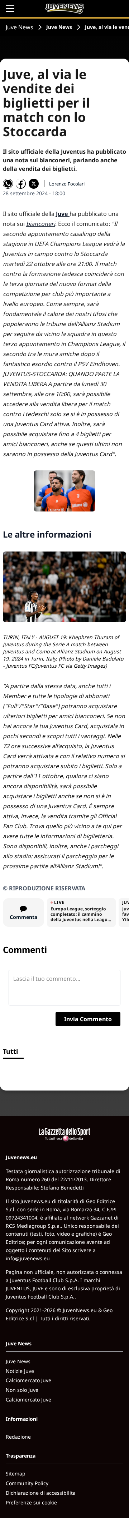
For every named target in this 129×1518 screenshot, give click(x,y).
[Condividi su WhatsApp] (8, 184)
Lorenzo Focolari (67, 184)
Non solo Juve (22, 1389)
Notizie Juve (20, 1371)
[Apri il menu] (10, 8)
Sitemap (15, 1473)
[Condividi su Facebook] (21, 184)
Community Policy (27, 1483)
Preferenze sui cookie (31, 1502)
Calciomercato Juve (28, 1380)
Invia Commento (88, 1019)
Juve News (19, 27)
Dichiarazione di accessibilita (41, 1492)
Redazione (18, 1436)
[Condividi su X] (34, 184)
